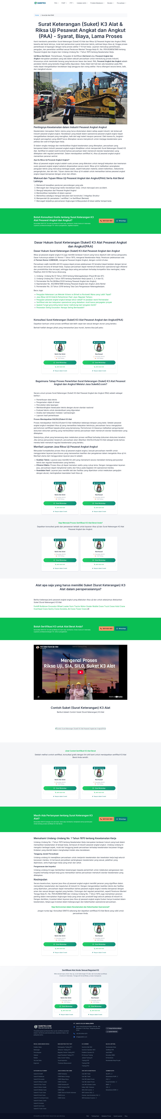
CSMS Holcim (61, 1098)
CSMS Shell (61, 1090)
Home (37, 15)
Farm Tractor (74, 606)
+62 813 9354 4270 (81, 1033)
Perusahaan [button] (121, 3)
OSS (107, 1087)
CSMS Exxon (61, 1095)
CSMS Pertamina (62, 1074)
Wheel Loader (63, 606)
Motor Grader (86, 606)
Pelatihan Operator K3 (88, 1052)
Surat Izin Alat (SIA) (87, 1047)
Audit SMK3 (109, 1052)
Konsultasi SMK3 (110, 1055)
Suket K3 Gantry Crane (40, 1100)
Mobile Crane (98, 606)
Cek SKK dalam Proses (88, 1079)
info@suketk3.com (81, 1037)
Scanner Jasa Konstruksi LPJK (90, 1095)
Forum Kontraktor (111, 1082)
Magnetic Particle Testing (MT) (66, 1052)
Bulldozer (44, 606)
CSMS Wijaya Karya (63, 1079)
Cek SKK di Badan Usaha (89, 1084)
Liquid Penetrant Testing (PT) (66, 1055)
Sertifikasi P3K (110, 1049)
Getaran (36, 1055)
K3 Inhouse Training (87, 1055)
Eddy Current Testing (64, 1057)
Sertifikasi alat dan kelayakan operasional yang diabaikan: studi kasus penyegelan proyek (74, 302)
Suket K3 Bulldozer (39, 1076)
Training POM (85, 1063)
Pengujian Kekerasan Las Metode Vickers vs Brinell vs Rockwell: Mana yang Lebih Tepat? (73, 294)
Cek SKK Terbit (86, 1074)
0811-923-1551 (107, 221)
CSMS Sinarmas (62, 1082)
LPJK (107, 1079)
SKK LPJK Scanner (87, 1090)
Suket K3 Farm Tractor (40, 1084)
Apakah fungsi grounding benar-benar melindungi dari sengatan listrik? (66, 305)
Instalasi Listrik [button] (81, 3)
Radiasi (36, 1057)
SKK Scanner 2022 (87, 1092)
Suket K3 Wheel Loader (40, 1082)
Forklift (36, 606)
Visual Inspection (62, 1060)
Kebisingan (37, 1049)
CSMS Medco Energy (64, 1076)
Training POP (85, 1060)
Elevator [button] (110, 3)
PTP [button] (71, 3)
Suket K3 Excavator (39, 1079)
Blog (126, 1116)
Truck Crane (109, 606)
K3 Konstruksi (109, 1057)
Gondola (63, 609)
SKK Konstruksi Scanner (88, 1098)
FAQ (87, 1116)
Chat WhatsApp (61, 362)
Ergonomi (36, 1063)
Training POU (85, 1066)
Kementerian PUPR (111, 1076)
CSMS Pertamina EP (63, 1084)
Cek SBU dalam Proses (88, 1082)
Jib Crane (71, 609)
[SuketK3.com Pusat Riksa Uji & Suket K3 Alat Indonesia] (40, 3)
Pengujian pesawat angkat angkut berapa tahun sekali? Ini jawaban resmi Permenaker (72, 300)
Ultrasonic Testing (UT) (64, 1049)
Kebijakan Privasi (106, 1116)
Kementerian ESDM (111, 1090)
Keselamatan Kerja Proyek (113, 1060)
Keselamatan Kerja (111, 1047)
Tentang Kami (95, 1116)
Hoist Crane (120, 606)
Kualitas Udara (38, 1047)
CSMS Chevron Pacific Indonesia (67, 1092)
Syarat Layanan (118, 1116)
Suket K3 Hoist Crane (39, 1095)
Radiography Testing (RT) (65, 1047)
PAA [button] (55, 3)
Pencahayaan (37, 1052)
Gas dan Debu (38, 1060)
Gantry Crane (53, 609)
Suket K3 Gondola (39, 1103)
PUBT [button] (63, 3)
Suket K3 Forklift (38, 1074)
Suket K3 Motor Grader (40, 1087)
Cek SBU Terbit (86, 1076)
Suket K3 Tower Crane (40, 1108)
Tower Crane (81, 609)
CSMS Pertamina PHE (64, 1087)
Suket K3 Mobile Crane (40, 1090)
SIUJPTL (108, 1074)
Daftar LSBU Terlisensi (88, 1087)
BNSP (107, 1084)
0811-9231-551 (61, 366)
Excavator (52, 606)
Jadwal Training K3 (87, 1057)
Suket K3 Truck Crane (40, 1092)
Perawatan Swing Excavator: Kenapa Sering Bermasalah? (60, 308)
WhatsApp (122, 221)
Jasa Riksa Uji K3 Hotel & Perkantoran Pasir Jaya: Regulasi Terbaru (64, 297)
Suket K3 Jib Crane (39, 1106)
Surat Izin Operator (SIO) (88, 1049)
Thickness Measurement (64, 1063)
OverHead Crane (41, 609)
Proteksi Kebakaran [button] (96, 3)
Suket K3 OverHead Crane (41, 1098)
